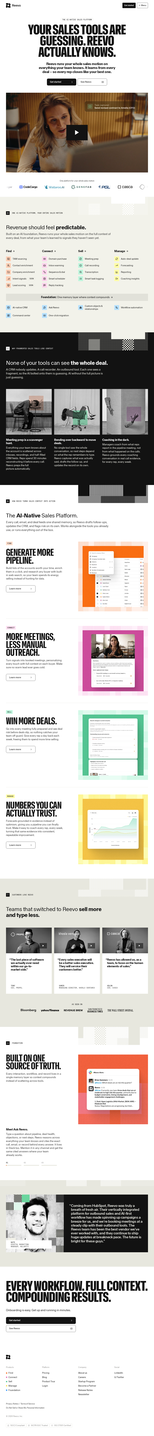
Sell (10, 1381)
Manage (12, 1385)
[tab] (13, 1164)
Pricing (45, 1372)
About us (82, 1372)
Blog (44, 1377)
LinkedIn (118, 1372)
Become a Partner (87, 1385)
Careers (82, 1377)
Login (45, 1385)
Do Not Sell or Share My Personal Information (25, 1408)
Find (10, 1372)
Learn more (15, 588)
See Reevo (86, 81)
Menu (144, 6)
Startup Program (86, 1381)
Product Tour (48, 1381)
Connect (12, 1377)
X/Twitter (119, 1377)
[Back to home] (13, 5)
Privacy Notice (12, 1404)
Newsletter (83, 1394)
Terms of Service (28, 1404)
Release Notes (85, 1390)
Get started (129, 5)
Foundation (14, 1390)
